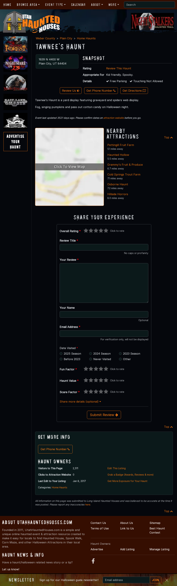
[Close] (167, 580)
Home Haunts (86, 38)
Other (127, 359)
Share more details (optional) (79, 401)
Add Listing (127, 549)
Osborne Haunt (117, 184)
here (87, 504)
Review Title (69, 240)
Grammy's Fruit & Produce (125, 164)
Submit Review (102, 415)
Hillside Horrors (117, 194)
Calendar (78, 5)
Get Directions (133, 90)
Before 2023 (72, 359)
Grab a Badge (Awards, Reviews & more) (131, 474)
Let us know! (10, 569)
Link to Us (127, 528)
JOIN (155, 580)
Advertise (97, 549)
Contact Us (98, 523)
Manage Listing (159, 549)
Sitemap (155, 523)
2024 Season (102, 353)
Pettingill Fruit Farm (120, 145)
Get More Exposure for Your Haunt (127, 481)
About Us (126, 523)
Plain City (66, 38)
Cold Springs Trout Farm (123, 174)
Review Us (69, 90)
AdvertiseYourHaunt (15, 141)
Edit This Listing (117, 468)
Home (7, 5)
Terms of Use (100, 528)
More (113, 5)
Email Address (70, 327)
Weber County (45, 38)
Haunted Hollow (118, 155)
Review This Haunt (118, 68)
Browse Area (27, 5)
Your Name (67, 307)
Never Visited (102, 359)
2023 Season (131, 353)
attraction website (113, 117)
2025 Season (72, 353)
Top (167, 137)
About (95, 5)
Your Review (69, 259)
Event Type (54, 5)
